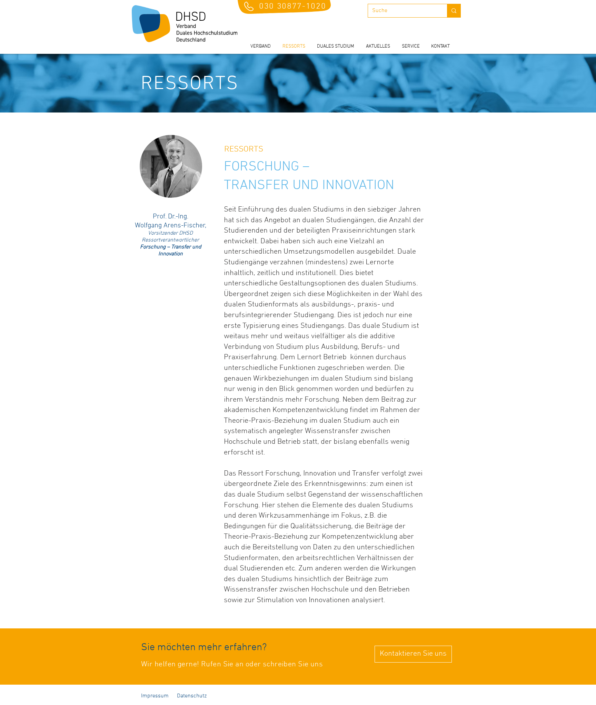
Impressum (155, 696)
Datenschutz (191, 696)
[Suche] (453, 10)
